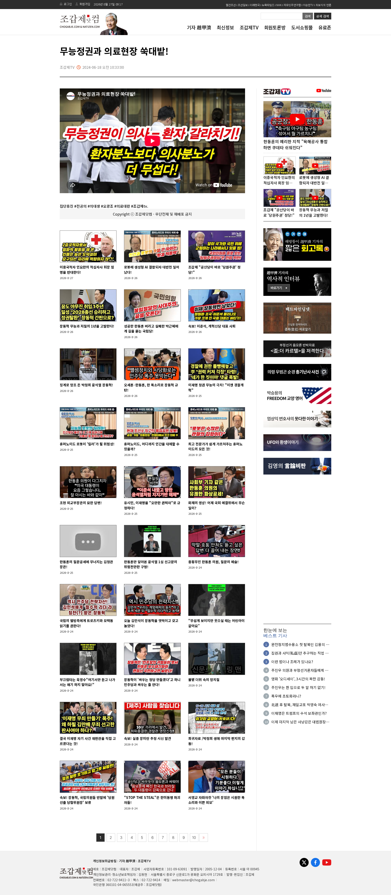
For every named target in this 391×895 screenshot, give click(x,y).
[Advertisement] (297, 549)
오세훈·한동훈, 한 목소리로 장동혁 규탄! (151, 387)
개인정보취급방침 (105, 861)
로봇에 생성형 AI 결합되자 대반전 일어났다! (151, 270)
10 (194, 838)
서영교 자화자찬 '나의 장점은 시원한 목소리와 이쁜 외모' (216, 800)
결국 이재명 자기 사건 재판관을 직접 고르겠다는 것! (88, 741)
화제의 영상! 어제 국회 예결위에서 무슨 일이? (216, 505)
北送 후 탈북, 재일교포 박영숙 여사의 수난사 (299, 704)
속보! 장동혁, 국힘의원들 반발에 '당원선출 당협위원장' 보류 (87, 800)
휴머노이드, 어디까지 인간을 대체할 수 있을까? (151, 446)
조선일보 (243, 5)
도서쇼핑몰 (302, 27)
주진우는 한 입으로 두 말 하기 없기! (298, 687)
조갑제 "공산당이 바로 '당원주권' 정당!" (214, 270)
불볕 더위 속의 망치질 (203, 679)
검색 (308, 16)
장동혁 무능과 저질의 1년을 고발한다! (87, 326)
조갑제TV (249, 27)
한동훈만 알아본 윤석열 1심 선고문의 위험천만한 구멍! (150, 564)
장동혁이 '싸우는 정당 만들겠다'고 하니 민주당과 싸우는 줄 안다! (152, 682)
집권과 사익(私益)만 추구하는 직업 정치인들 (300, 653)
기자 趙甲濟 (199, 27)
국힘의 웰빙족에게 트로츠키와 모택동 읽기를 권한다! (86, 623)
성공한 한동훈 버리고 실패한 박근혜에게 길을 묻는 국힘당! (151, 329)
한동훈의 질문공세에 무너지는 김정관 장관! (86, 564)
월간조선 (231, 5)
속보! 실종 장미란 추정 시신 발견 (147, 738)
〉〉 (204, 837)
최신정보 (225, 27)
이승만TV (308, 5)
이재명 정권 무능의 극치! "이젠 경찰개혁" (216, 387)
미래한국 (255, 5)
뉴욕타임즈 (268, 5)
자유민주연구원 (292, 5)
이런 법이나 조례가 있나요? (292, 661)
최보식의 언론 (323, 5)
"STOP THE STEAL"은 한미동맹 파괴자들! (152, 800)
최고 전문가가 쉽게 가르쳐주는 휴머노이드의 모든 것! (215, 446)
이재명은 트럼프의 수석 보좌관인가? (299, 713)
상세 (322, 16)
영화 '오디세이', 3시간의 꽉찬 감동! (298, 678)
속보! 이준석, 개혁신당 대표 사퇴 (212, 326)
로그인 (68, 4)
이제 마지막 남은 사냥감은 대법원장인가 (300, 721)
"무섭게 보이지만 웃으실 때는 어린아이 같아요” (216, 623)
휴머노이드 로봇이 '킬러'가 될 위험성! (87, 444)
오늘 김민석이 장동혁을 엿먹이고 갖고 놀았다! (151, 623)
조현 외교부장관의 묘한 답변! (81, 502)
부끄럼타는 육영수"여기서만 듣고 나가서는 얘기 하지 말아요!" (87, 682)
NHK (278, 5)
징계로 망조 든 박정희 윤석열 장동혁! (86, 384)
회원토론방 (275, 27)
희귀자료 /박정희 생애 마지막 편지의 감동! (216, 741)
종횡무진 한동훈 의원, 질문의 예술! (213, 561)
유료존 (324, 27)
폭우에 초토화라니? (286, 696)
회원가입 (84, 4)
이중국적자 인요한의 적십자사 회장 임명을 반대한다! (87, 270)
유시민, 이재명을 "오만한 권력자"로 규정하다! (152, 505)
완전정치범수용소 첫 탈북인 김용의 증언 (300, 644)
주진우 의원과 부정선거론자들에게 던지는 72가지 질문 (299, 670)
